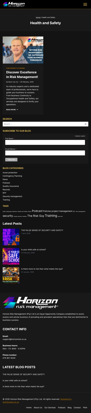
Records (6, 189)
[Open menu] (85, 4)
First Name (9, 138)
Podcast (6, 183)
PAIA (85, 407)
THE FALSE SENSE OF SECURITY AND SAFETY (42, 230)
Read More (12, 109)
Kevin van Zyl (13, 82)
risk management (80, 211)
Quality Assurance (11, 186)
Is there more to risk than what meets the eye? (42, 269)
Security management (12, 196)
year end (60, 216)
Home (29, 407)
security (8, 215)
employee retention (11, 211)
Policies (47, 211)
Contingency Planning (15, 68)
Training (6, 200)
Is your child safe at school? (33, 249)
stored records (18, 216)
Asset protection (10, 173)
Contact (77, 407)
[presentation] (23, 50)
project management (61, 211)
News (5, 179)
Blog (69, 407)
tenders (24, 216)
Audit (4, 211)
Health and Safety (23, 211)
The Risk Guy (35, 215)
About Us (38, 407)
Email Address (11, 149)
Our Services (50, 407)
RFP (4, 193)
